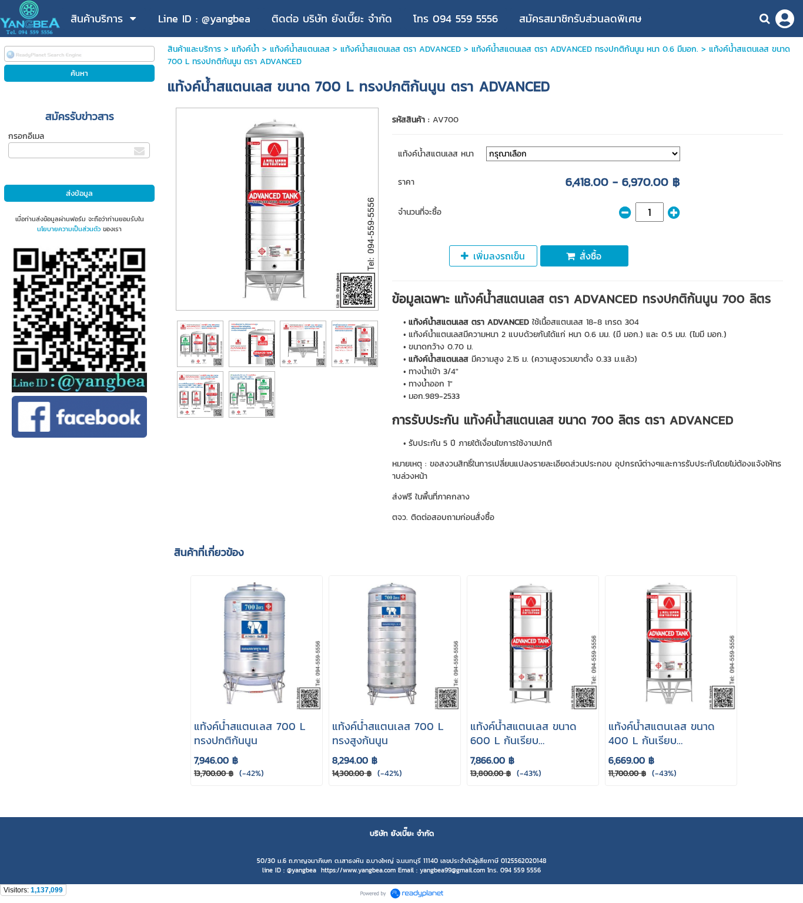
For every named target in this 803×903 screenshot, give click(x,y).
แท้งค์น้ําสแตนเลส (300, 49)
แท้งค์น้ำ (245, 49)
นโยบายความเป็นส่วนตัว (69, 229)
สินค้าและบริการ (194, 49)
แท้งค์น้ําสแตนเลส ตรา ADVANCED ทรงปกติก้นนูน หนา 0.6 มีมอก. (584, 49)
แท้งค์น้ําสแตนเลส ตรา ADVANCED (400, 49)
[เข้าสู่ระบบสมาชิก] (784, 18)
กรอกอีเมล (26, 136)
